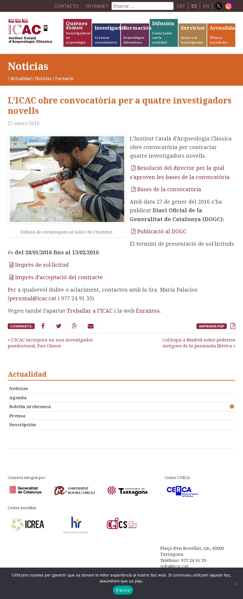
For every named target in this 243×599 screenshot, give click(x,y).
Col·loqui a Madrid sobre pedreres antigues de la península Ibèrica (199, 343)
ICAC (35, 32)
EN (206, 6)
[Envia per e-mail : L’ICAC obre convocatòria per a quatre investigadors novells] (91, 325)
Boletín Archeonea (30, 406)
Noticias (43, 78)
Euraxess (148, 310)
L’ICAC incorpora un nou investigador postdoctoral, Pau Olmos (50, 343)
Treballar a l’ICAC (90, 310)
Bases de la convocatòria (169, 189)
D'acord (123, 590)
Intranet (97, 6)
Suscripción (22, 424)
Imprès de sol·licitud (42, 264)
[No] (236, 583)
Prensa (17, 415)
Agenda (17, 397)
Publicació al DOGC (161, 231)
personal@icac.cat (32, 298)
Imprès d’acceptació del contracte (59, 277)
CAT (181, 6)
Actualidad (20, 78)
